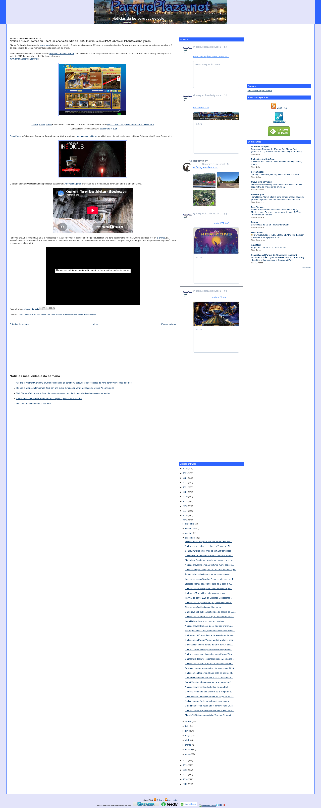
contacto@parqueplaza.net (260, 90)
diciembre (190, 524)
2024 (185, 478)
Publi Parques (257, 194)
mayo (188, 735)
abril (187, 740)
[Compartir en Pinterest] (53, 308)
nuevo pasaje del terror (86, 136)
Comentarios (172, 800)
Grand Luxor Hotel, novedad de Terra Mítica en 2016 (209, 706)
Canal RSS (281, 108)
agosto (188, 721)
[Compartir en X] (47, 308)
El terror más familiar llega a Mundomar (203, 607)
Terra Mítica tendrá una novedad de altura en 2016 (208, 682)
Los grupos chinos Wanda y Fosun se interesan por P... (210, 579)
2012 (185, 770)
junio (187, 731)
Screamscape (257, 172)
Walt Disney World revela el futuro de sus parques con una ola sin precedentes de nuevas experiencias (63, 393)
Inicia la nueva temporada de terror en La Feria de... (208, 541)
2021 (185, 492)
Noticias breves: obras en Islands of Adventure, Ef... (208, 546)
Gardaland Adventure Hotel (61, 53)
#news (49, 124)
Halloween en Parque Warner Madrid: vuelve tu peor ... (210, 640)
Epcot (43, 314)
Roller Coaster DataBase (263, 159)
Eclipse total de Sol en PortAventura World (270, 225)
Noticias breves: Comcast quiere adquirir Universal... (209, 626)
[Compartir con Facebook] (50, 308)
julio (187, 726)
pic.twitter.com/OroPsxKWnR (141, 124)
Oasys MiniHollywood (261, 182)
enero (188, 754)
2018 (185, 506)
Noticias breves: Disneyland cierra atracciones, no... (208, 588)
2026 (185, 468)
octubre (189, 533)
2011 (185, 775)
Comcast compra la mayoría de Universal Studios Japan (210, 569)
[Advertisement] (160, 29)
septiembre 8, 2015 (108, 129)
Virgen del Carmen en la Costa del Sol (268, 247)
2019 (185, 501)
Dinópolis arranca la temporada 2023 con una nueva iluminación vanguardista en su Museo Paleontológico (65, 388)
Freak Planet (15, 136)
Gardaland (51, 314)
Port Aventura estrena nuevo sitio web (33, 404)
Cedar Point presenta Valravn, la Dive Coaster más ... (209, 678)
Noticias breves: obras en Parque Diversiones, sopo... (209, 616)
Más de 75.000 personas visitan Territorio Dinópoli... (208, 715)
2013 (185, 765)
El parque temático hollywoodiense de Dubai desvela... (210, 631)
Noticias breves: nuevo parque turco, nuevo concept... (209, 565)
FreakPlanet (257, 232)
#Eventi (34, 124)
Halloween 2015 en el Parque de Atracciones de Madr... (210, 635)
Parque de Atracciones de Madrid (69, 314)
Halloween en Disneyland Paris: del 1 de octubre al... (209, 673)
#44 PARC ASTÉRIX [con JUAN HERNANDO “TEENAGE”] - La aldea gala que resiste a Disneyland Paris (277, 258)
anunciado (45, 45)
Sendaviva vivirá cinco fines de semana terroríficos (208, 551)
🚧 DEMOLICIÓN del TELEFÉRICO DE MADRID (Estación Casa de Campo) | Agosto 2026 (277, 236)
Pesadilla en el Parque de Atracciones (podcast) (274, 255)
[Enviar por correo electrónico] (41, 308)
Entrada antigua (168, 324)
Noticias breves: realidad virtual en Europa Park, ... (208, 687)
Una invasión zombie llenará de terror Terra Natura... (209, 645)
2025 (185, 473)
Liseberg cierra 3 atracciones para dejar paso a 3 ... (208, 584)
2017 (185, 511)
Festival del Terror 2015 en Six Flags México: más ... (208, 598)
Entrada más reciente (19, 324)
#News (42, 124)
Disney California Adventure (29, 314)
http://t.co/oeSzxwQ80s (117, 124)
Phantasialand (90, 314)
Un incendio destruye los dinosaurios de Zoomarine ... (209, 659)
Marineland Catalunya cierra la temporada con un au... (210, 560)
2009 (185, 784)
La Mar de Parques (260, 147)
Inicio (95, 324)
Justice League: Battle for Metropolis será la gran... (208, 701)
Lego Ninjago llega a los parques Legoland (205, 621)
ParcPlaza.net (257, 207)
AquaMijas (256, 245)
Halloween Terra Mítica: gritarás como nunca (205, 593)
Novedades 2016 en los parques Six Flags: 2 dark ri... (209, 696)
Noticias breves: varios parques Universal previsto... (208, 649)
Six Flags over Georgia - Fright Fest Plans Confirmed (275, 174)
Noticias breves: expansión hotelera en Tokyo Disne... (209, 710)
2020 (185, 497)
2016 (185, 515)
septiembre (190, 538)
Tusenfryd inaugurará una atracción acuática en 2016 (209, 668)
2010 (185, 779)
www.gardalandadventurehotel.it (24, 59)
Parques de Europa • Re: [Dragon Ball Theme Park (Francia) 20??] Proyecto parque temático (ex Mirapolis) (276, 150)
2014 (185, 760)
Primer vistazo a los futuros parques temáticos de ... (208, 574)
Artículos (160, 800)
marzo (188, 745)
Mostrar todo (306, 267)
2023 (185, 483)
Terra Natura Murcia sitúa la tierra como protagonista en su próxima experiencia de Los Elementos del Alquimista (277, 198)
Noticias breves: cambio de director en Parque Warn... (209, 654)
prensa (162, 238)
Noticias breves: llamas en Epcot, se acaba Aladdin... (209, 663)
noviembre (190, 528)
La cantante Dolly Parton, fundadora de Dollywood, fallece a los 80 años (49, 398)
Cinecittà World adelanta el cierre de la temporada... (208, 692)
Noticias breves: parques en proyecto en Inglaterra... (208, 602)
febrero (188, 749)
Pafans (254, 222)
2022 (185, 487)
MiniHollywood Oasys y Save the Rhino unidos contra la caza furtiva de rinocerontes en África (276, 185)
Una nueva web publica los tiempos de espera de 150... (210, 612)
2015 (185, 520)
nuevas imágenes (73, 184)
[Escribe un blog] (44, 308)
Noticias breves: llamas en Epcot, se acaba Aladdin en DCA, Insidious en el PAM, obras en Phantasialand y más (80, 41)
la (157, 238)
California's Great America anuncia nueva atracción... (209, 555)
